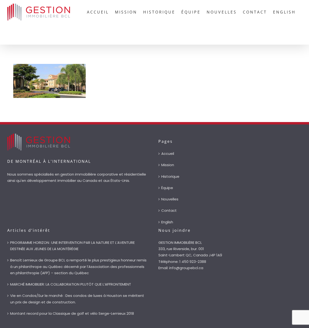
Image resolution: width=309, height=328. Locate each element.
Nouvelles (169, 199)
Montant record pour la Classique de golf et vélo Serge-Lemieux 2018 (72, 313)
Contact (169, 210)
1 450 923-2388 (192, 261)
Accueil (167, 153)
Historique (170, 176)
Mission (167, 164)
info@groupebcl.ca (186, 267)
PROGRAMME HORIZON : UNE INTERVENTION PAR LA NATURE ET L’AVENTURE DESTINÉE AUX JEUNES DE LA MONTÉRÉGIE (72, 245)
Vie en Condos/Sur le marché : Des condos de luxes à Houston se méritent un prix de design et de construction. (77, 298)
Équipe (167, 187)
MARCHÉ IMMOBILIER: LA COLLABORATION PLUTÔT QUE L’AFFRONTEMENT (70, 284)
